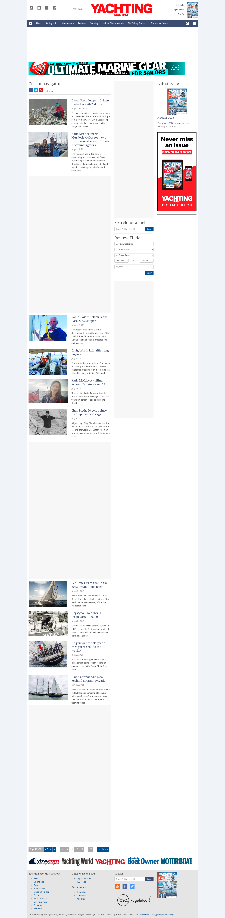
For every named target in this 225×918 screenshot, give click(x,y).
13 (82, 849)
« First (48, 849)
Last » (105, 849)
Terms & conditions (142, 915)
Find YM (181, 14)
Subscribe (180, 5)
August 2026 (165, 117)
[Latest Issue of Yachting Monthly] (192, 10)
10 (66, 849)
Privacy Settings (168, 915)
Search (149, 229)
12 (77, 849)
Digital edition (178, 9)
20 (91, 849)
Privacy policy (156, 915)
